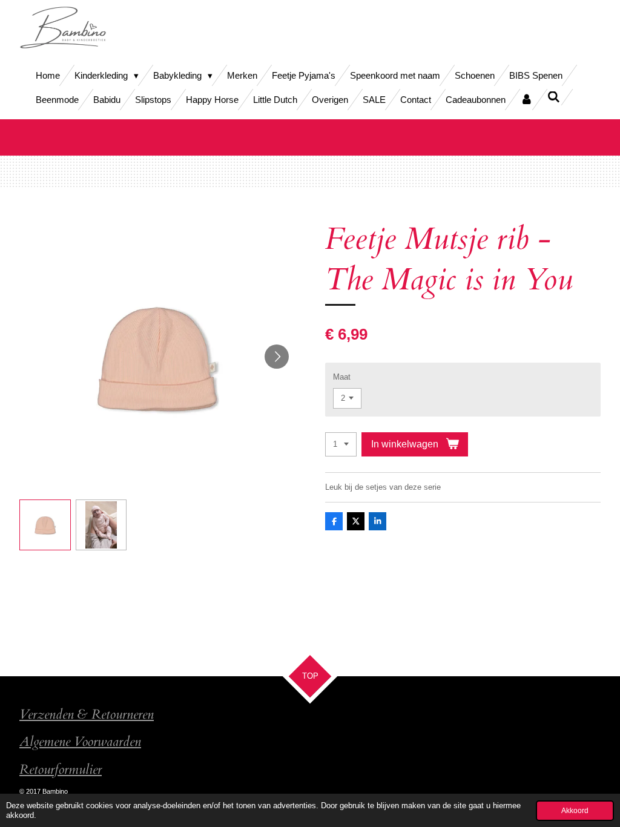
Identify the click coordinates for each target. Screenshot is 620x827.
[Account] (526, 99)
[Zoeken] (553, 97)
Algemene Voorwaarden (80, 742)
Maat (342, 376)
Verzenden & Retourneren (86, 714)
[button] (45, 525)
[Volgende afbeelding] (277, 356)
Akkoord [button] (575, 810)
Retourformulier (60, 770)
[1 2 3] (341, 444)
